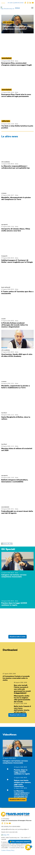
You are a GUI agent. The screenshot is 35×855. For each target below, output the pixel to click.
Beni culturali (5, 287)
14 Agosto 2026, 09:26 (7, 61)
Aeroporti (4, 224)
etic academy (5, 162)
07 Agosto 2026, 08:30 (7, 352)
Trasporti (4, 256)
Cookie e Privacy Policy (7, 850)
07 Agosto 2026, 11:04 (7, 226)
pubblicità (16, 3)
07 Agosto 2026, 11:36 (7, 124)
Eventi (3, 319)
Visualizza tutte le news (17, 637)
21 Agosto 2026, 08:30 (7, 573)
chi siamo (10, 3)
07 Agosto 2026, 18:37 (7, 195)
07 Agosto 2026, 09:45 (7, 258)
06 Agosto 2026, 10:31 (7, 509)
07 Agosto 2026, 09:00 (7, 321)
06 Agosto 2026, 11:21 (7, 446)
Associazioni (5, 507)
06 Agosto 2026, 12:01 (7, 383)
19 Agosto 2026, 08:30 (7, 601)
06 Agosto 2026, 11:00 (7, 477)
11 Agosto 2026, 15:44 (7, 92)
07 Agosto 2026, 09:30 (7, 289)
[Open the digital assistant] (28, 847)
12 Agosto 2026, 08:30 (7, 164)
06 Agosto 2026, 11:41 (7, 415)
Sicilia (16, 61)
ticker (22, 3)
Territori (4, 413)
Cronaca (3, 193)
